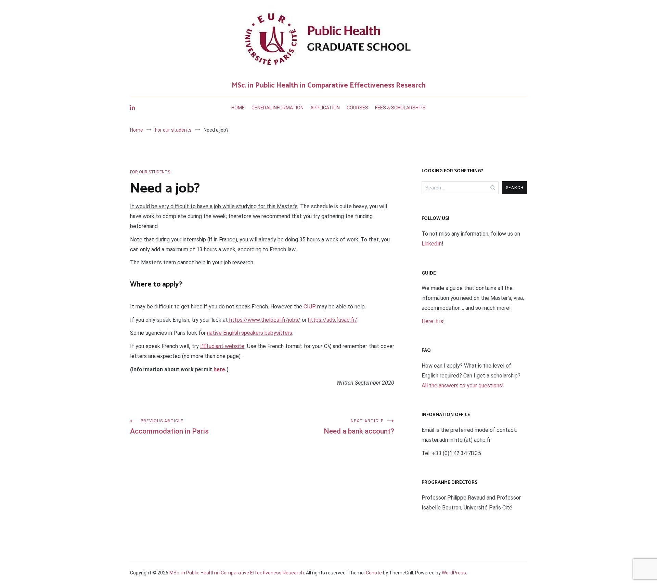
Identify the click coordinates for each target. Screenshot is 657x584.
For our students (150, 172)
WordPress (454, 572)
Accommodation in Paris (169, 427)
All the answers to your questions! (463, 385)
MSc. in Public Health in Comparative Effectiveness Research (329, 85)
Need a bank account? (359, 427)
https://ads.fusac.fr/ (332, 320)
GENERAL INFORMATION (278, 107)
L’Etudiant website (222, 346)
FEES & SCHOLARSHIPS (400, 107)
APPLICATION (325, 107)
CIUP (310, 306)
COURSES (357, 107)
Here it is (432, 321)
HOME (238, 107)
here (219, 369)
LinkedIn (432, 243)
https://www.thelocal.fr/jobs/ (264, 320)
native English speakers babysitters (249, 333)
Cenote (374, 572)
